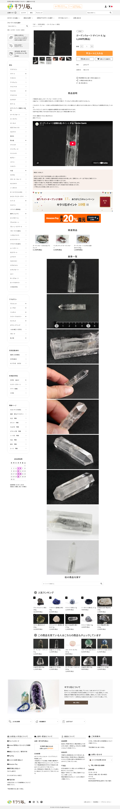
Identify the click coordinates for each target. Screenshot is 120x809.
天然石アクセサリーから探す (45, 18)
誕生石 (22, 30)
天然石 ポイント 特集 (37, 26)
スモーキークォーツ (15, 179)
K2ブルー (12, 158)
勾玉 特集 (13, 440)
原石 (31, 13)
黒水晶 (12, 140)
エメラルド (13, 99)
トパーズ (12, 201)
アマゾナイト (13, 86)
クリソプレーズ (14, 149)
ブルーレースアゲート (16, 226)
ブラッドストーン (14, 222)
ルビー (12, 274)
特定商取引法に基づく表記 (15, 789)
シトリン (12, 162)
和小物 (12, 338)
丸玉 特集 (13, 418)
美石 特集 (13, 444)
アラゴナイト (13, 95)
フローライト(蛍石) (15, 231)
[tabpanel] (53, 43)
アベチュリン (13, 82)
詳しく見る (76, 702)
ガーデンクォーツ (15, 114)
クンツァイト (13, 153)
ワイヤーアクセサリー (16, 316)
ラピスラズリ (13, 261)
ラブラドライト (14, 265)
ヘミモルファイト (14, 235)
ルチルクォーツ (14, 270)
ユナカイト (13, 257)
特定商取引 (96, 802)
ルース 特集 (14, 448)
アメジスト (13, 91)
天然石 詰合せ (14, 380)
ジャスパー (13, 166)
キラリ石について (63, 18)
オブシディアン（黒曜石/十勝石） (18, 109)
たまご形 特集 (14, 427)
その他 (12, 393)
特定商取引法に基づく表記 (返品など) (89, 78)
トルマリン (13, 205)
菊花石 (12, 136)
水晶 (11, 170)
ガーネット (13, 123)
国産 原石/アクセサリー (17, 414)
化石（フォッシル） (15, 127)
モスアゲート (13, 252)
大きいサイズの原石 (15, 410)
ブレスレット (39, 13)
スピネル (12, 175)
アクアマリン (13, 69)
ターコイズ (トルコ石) (16, 192)
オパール (12, 104)
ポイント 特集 (14, 422)
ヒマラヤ (23, 13)
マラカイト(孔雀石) (15, 244)
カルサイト (13, 132)
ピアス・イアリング (15, 325)
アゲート (12, 74)
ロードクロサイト (15, 282)
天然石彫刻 (13, 359)
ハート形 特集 (14, 435)
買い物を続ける (83, 83)
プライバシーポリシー (106, 802)
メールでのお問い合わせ (98, 760)
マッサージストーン (15, 384)
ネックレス (13, 321)
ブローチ (12, 334)
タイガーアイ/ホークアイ (17, 196)
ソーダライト (13, 188)
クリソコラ (13, 145)
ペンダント (18, 30)
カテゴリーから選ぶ (12, 18)
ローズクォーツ (14, 278)
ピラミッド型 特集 (15, 431)
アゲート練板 (14, 389)
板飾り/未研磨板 (15, 355)
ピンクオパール (14, 218)
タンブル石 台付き (15, 363)
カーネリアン (13, 119)
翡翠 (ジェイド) (14, 214)
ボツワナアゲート (15, 239)
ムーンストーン (14, 248)
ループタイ (13, 30)
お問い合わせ (77, 18)
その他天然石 (14, 287)
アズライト (13, 78)
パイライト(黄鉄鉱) (15, 209)
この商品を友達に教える (85, 80)
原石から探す (27, 18)
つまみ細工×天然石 (16, 329)
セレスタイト (13, 183)
